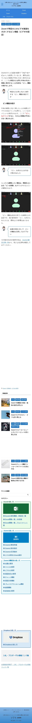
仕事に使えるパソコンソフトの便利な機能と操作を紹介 (16, 715)
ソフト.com (16, 6)
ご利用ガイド (6, 710)
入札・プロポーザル (8, 16)
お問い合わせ (16, 711)
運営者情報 (26, 710)
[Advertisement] (16, 54)
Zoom (8, 13)
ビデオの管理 (15, 388)
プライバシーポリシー (16, 710)
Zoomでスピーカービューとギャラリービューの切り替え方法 (20, 432)
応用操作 (9, 388)
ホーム (8, 10)
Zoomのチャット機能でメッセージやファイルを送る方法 (20, 466)
